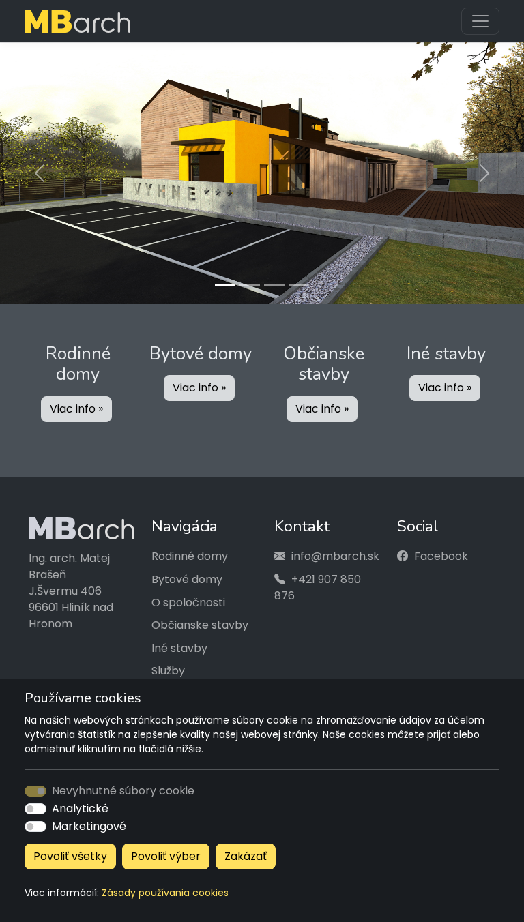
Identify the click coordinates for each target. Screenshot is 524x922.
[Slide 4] (299, 282)
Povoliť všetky (70, 856)
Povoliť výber (166, 856)
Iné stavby (179, 644)
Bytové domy (186, 576)
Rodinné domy (189, 553)
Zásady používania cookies (165, 892)
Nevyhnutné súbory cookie (123, 791)
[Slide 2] (249, 282)
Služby (168, 667)
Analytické (80, 808)
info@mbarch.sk (335, 553)
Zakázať (245, 856)
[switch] (35, 808)
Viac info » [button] (76, 405)
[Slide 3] (274, 282)
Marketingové (89, 826)
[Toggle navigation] (480, 21)
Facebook (441, 553)
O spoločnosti (188, 598)
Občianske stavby (199, 621)
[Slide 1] (225, 282)
